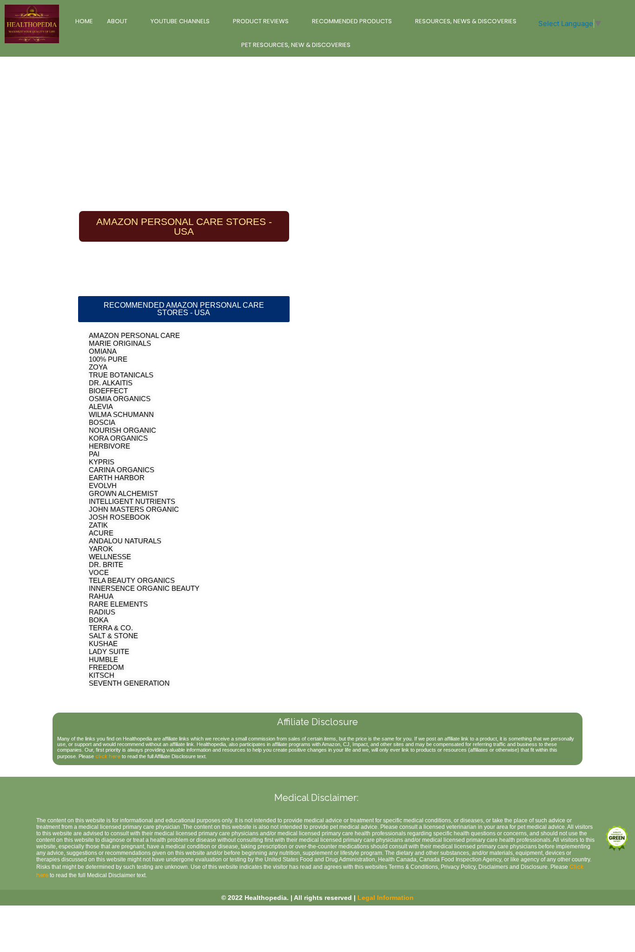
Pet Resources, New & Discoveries (296, 44)
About (117, 21)
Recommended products (352, 21)
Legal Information (385, 897)
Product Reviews (261, 21)
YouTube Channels (180, 21)
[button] (183, 309)
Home (84, 21)
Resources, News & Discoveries (465, 21)
